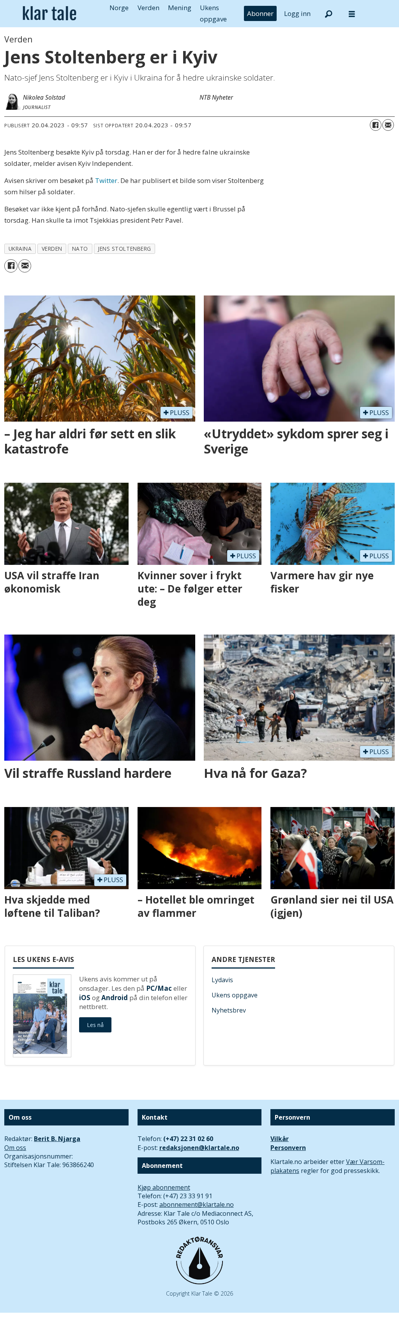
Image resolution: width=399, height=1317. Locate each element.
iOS (84, 997)
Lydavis (222, 980)
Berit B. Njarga (57, 1138)
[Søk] (328, 13)
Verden (148, 7)
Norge (119, 7)
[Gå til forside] (49, 13)
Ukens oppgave (235, 995)
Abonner (260, 13)
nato (80, 248)
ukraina (20, 248)
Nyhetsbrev (229, 1010)
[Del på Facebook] (375, 125)
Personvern (288, 1147)
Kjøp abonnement (164, 1187)
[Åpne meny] (351, 14)
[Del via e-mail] (388, 125)
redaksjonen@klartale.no (199, 1147)
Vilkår (279, 1138)
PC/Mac (159, 988)
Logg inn (297, 13)
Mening (179, 7)
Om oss (15, 1147)
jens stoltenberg (124, 248)
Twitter (106, 180)
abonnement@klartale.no (196, 1204)
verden (52, 248)
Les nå (95, 1025)
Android (114, 997)
